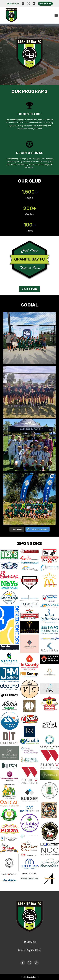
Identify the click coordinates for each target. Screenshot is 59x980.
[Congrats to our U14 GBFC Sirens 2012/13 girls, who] (29, 392)
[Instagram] (34, 3)
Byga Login (45, 3)
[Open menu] (56, 15)
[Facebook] (22, 3)
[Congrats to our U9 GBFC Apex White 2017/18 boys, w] (29, 338)
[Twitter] (29, 962)
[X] (28, 3)
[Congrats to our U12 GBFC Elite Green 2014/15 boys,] (29, 445)
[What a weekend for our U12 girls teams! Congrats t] (29, 499)
